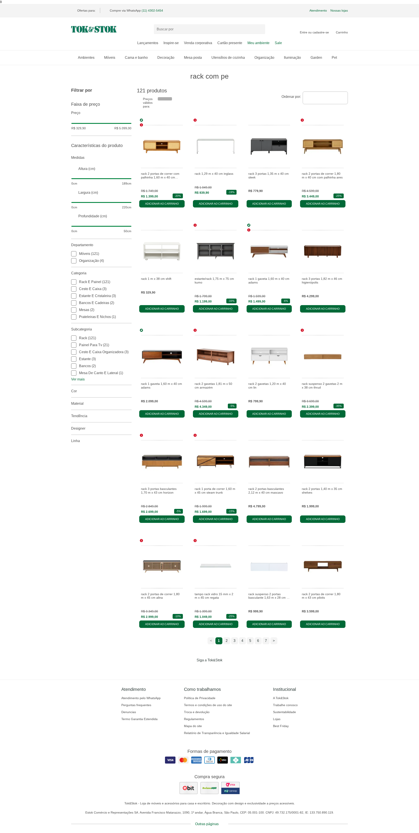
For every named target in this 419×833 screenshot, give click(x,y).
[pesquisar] (260, 29)
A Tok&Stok (280, 698)
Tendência (79, 416)
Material (77, 403)
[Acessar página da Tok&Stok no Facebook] (191, 669)
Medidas (77, 157)
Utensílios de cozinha (228, 57)
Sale (278, 43)
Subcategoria (81, 329)
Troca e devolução (197, 712)
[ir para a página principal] (94, 29)
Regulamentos (194, 719)
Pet (334, 57)
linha (75, 441)
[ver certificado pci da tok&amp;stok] (230, 788)
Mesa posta (193, 57)
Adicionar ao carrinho (162, 203)
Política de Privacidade (199, 698)
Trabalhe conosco (285, 705)
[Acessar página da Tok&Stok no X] (227, 669)
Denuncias (128, 712)
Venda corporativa (198, 43)
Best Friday (281, 726)
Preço (75, 113)
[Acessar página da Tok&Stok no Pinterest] (215, 669)
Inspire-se (171, 43)
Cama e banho (136, 57)
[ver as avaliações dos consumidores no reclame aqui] (209, 788)
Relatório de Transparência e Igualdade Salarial (217, 733)
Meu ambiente (258, 43)
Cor (74, 391)
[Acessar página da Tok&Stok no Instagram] (203, 669)
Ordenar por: (291, 97)
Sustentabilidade (284, 712)
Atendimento (318, 10)
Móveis (109, 57)
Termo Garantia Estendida (139, 719)
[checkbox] (73, 253)
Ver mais (78, 379)
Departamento (82, 245)
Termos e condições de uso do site (208, 705)
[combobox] (325, 98)
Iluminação (292, 57)
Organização (264, 57)
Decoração (165, 57)
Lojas (276, 719)
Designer (78, 428)
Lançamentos (147, 43)
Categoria (78, 273)
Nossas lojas (339, 10)
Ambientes (86, 57)
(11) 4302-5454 (152, 10)
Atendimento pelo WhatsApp (141, 698)
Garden (316, 57)
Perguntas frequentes (136, 705)
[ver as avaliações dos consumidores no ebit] (188, 788)
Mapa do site (193, 726)
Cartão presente (229, 43)
